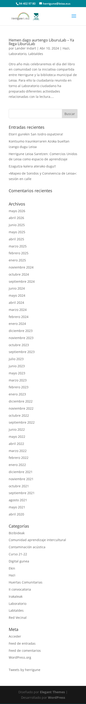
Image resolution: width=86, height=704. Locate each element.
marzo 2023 (18, 380)
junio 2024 (17, 288)
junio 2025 (17, 225)
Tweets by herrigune (24, 670)
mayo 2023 (17, 373)
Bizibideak (17, 533)
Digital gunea (19, 561)
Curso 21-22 (18, 554)
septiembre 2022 (22, 422)
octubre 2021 (19, 486)
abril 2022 (16, 443)
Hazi (66, 48)
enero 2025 (17, 260)
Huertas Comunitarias (25, 582)
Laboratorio (17, 54)
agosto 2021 (18, 500)
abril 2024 (16, 302)
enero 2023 (17, 394)
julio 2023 (16, 359)
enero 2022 (17, 465)
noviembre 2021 (21, 479)
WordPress (56, 697)
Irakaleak (15, 596)
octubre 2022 (19, 415)
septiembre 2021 (22, 493)
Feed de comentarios (25, 650)
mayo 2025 (17, 232)
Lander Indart (25, 48)
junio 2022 (17, 429)
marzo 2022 (18, 451)
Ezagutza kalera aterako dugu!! (32, 166)
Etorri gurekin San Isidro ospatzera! (36, 134)
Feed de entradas (22, 643)
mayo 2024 (17, 295)
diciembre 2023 (21, 331)
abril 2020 (16, 514)
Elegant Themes (52, 692)
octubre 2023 (19, 345)
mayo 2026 (17, 211)
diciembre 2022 (21, 401)
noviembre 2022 (21, 408)
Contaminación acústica (27, 547)
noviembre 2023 (21, 338)
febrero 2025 (18, 253)
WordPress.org (20, 657)
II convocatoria (20, 589)
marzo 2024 (18, 309)
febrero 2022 (18, 457)
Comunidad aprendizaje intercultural (37, 540)
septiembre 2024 (22, 281)
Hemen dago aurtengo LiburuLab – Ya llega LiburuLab (41, 42)
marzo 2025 (18, 246)
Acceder (15, 636)
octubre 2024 (19, 274)
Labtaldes (35, 54)
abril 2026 (16, 218)
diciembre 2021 (21, 472)
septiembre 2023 (22, 352)
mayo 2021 (17, 507)
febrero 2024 (18, 317)
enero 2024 (17, 323)
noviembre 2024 (21, 267)
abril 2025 (16, 239)
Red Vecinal (18, 617)
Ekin (12, 568)
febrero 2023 (18, 387)
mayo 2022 (17, 436)
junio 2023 (17, 366)
